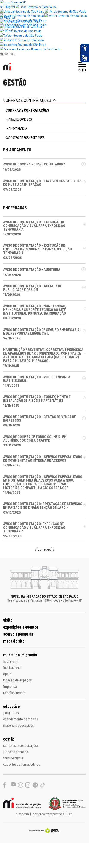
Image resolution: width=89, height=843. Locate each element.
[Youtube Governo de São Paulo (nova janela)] (22, 15)
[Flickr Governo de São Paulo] (20, 22)
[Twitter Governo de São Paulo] (21, 35)
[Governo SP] (13, 2)
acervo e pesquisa (18, 633)
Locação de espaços (17, 680)
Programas (11, 712)
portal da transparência (49, 814)
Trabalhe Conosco (18, 119)
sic (70, 814)
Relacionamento (14, 692)
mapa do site (13, 640)
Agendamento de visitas (20, 718)
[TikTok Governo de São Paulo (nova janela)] (65, 11)
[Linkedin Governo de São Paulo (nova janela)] (22, 11)
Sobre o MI (11, 661)
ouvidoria (22, 814)
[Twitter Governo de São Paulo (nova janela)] (65, 15)
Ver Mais (44, 549)
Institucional (12, 667)
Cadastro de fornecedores (24, 137)
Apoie (7, 673)
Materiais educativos (18, 725)
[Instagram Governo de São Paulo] (23, 44)
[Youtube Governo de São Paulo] (22, 40)
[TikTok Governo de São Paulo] (20, 31)
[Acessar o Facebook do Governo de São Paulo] (30, 49)
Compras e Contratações (27, 100)
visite (7, 619)
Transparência (16, 128)
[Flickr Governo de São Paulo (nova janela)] (36, 7)
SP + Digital (7, 7)
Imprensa (10, 686)
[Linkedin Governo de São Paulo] (22, 26)
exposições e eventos (20, 627)
